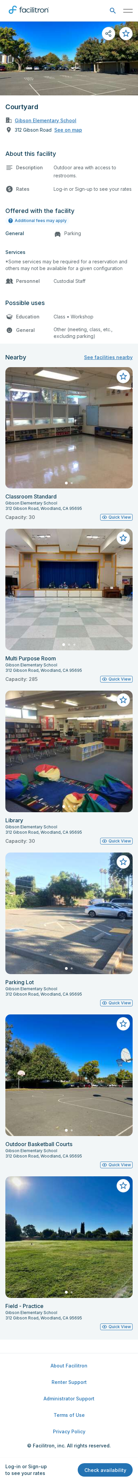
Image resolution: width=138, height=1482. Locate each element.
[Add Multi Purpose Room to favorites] (123, 538)
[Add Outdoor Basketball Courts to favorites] (123, 1024)
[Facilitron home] (28, 15)
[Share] (108, 33)
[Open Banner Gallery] (69, 58)
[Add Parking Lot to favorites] (123, 862)
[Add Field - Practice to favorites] (123, 1185)
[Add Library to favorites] (123, 700)
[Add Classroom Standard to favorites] (123, 376)
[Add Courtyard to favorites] (126, 33)
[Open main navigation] (128, 10)
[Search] (113, 11)
